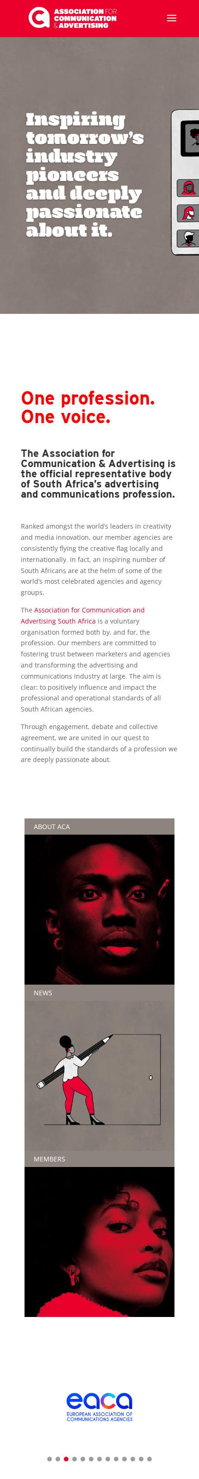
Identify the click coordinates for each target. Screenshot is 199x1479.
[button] (49, 1459)
